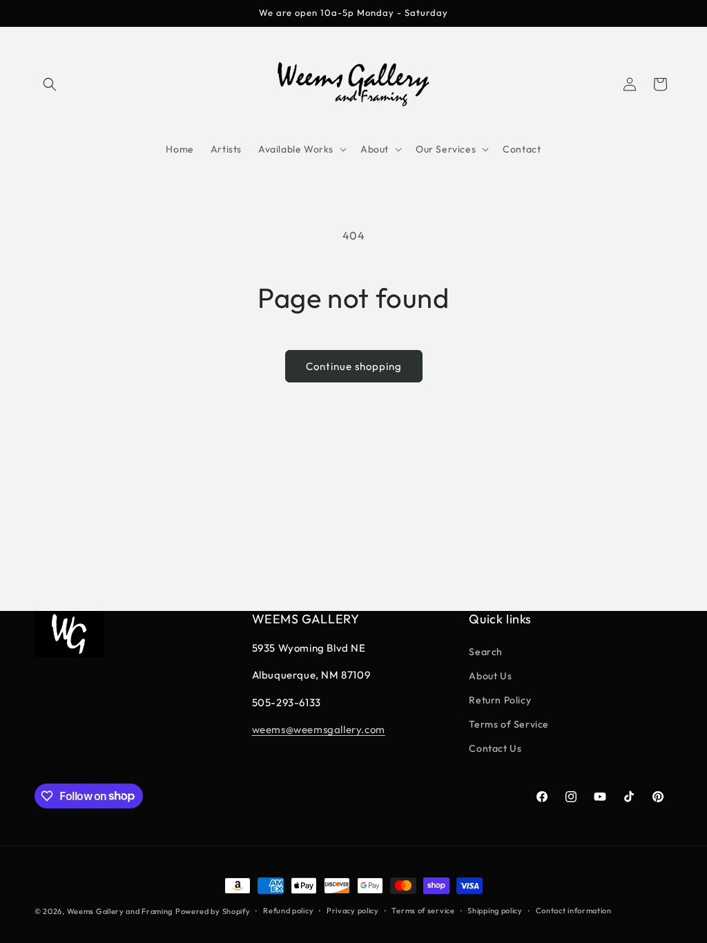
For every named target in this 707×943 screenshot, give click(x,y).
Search (486, 651)
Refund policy (288, 910)
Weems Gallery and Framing (120, 911)
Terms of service (422, 910)
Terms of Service (509, 724)
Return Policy (500, 700)
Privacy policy (353, 910)
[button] (50, 84)
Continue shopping (354, 366)
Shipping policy (495, 910)
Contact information (574, 910)
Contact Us (495, 748)
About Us (490, 676)
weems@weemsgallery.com (318, 729)
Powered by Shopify (213, 911)
